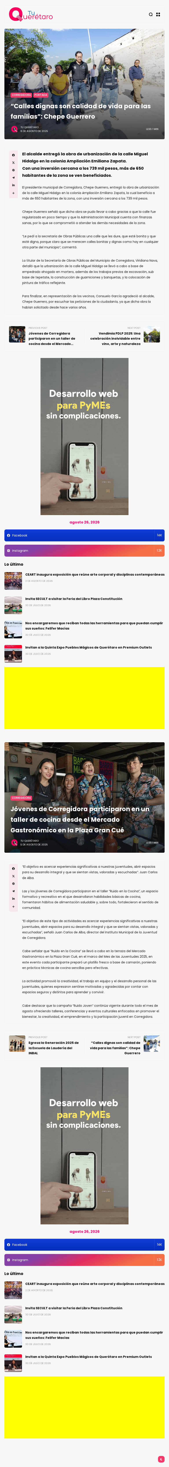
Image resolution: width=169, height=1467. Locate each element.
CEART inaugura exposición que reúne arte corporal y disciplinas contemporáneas (95, 574)
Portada (41, 95)
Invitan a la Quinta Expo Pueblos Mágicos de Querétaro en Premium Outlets (88, 647)
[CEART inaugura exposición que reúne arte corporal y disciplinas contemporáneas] (13, 581)
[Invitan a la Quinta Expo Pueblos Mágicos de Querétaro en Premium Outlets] (13, 654)
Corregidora (21, 95)
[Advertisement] (84, 698)
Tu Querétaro (29, 127)
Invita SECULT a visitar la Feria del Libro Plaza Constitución (73, 599)
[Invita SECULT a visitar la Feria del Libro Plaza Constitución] (13, 605)
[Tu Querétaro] (31, 14)
